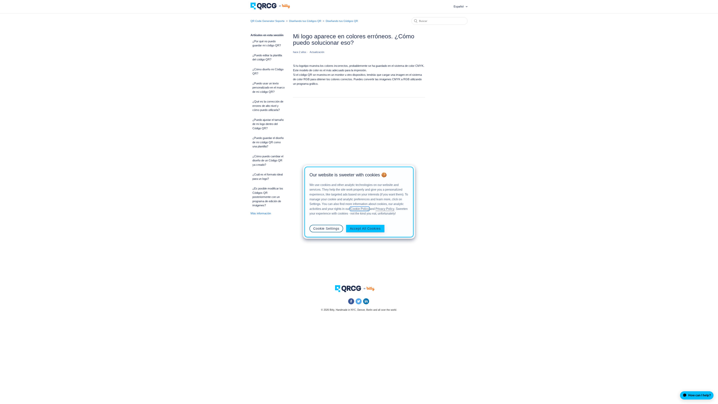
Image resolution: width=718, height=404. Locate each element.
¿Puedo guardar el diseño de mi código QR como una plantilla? (268, 142)
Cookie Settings (326, 228)
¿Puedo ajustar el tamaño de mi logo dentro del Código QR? (268, 124)
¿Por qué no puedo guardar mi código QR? (266, 43)
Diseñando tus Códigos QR (305, 20)
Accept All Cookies (365, 228)
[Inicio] (273, 8)
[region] (359, 202)
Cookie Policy (359, 208)
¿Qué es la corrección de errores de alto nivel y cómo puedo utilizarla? (267, 105)
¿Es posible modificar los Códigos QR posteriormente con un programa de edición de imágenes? (267, 197)
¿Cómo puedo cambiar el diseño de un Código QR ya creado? (267, 160)
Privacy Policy (384, 208)
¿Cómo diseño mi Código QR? (267, 71)
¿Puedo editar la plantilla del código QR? (267, 57)
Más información (261, 213)
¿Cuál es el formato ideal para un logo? (267, 176)
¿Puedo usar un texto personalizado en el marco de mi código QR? (268, 87)
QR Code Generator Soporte (268, 20)
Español (459, 6)
